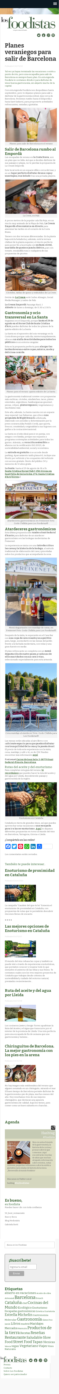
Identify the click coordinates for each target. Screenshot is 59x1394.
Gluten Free (47, 1320)
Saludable (34, 1338)
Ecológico (25, 1307)
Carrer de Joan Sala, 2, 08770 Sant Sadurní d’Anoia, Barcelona (29, 761)
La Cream (20, 297)
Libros (15, 1323)
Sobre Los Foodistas (13, 1371)
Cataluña (13, 1302)
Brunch (39, 1298)
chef (24, 1303)
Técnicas (49, 1342)
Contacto (8, 1368)
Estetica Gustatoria (45, 1311)
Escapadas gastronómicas (20, 1311)
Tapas (37, 1342)
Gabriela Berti (11, 1224)
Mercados (11, 1328)
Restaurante (15, 1337)
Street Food (22, 1342)
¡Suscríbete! (20, 1260)
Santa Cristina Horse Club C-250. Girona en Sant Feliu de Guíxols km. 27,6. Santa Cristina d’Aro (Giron (29, 474)
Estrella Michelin (18, 1315)
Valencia (8, 1346)
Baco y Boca (11, 1217)
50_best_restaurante (15, 1213)
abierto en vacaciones (20, 1293)
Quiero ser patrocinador (15, 1374)
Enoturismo (39, 1307)
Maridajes (36, 1323)
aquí (35, 755)
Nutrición (22, 1328)
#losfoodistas (22, 1183)
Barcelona (25, 1297)
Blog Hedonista (12, 1220)
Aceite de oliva (43, 1293)
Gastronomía (29, 1319)
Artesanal (9, 1298)
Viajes (43, 1346)
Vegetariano (28, 1346)
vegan (15, 1346)
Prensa (7, 1364)
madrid (25, 1323)
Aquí (38, 828)
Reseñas (38, 1333)
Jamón (7, 1324)
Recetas (25, 1333)
